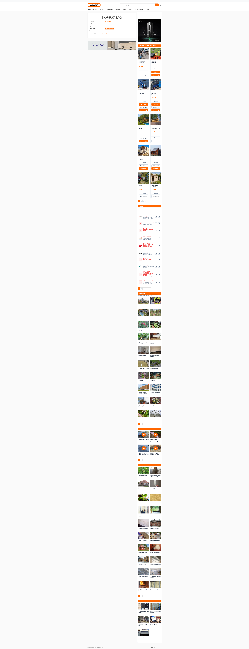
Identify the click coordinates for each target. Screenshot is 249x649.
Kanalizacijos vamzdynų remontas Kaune (143, 62)
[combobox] (149, 210)
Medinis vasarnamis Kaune (155, 127)
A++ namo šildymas (143, 317)
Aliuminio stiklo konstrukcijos (142, 406)
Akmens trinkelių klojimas (144, 368)
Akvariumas (152, 380)
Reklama (156, 647)
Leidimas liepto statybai (155, 540)
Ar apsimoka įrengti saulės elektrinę (144, 612)
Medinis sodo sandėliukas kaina (155, 186)
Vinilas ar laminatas (142, 540)
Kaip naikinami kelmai (144, 439)
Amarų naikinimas (142, 418)
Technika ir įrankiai (139, 9)
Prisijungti (154, 0)
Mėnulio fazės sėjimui (143, 503)
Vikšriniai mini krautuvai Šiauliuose (154, 93)
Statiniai (130, 9)
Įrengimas (117, 9)
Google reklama (153, 624)
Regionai (102, 9)
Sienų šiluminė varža (154, 528)
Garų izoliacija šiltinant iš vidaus (144, 515)
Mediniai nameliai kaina (143, 127)
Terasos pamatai (153, 515)
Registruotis (160, 0)
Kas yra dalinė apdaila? (155, 552)
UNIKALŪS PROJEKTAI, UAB (147, 259)
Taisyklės (160, 647)
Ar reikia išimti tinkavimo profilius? (155, 577)
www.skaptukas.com (109, 31)
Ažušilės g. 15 (108, 21)
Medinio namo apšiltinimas (144, 488)
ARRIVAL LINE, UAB (148, 281)
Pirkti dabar (156, 72)
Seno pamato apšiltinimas (155, 589)
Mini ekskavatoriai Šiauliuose (143, 92)
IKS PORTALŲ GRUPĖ (148, 223)
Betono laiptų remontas (143, 576)
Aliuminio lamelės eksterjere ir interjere (143, 393)
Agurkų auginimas (154, 330)
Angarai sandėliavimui (154, 418)
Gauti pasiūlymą (143, 75)
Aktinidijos (141, 380)
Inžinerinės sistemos (92, 9)
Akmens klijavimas (142, 355)
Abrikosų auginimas (154, 317)
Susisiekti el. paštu (110, 28)
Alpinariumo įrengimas (155, 405)
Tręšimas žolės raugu (143, 475)
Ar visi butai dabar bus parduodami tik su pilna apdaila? (155, 490)
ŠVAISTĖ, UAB (146, 265)
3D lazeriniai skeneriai (154, 305)
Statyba (148, 9)
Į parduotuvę (155, 75)
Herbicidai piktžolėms (153, 61)
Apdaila (124, 9)
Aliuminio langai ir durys (155, 392)
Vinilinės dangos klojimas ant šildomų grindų (155, 476)
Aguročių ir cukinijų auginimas (143, 342)
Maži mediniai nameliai (142, 158)
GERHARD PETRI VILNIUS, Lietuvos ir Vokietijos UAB (148, 215)
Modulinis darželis (142, 305)
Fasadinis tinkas (153, 503)
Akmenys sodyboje (154, 368)
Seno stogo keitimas (143, 552)
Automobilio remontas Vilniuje (143, 625)
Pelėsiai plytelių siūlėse (143, 528)
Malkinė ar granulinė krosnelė (143, 590)
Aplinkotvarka (109, 9)
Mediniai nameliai (155, 158)
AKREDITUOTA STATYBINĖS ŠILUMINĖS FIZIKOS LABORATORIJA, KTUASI (148, 273)
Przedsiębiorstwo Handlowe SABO (147, 236)
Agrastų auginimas (142, 330)
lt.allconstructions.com (90, 647)
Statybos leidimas (142, 564)
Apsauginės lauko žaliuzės (155, 564)
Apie (152, 647)
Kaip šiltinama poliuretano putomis (155, 612)
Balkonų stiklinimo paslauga (142, 638)
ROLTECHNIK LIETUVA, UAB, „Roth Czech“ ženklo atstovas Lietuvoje (148, 245)
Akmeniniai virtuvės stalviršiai (154, 342)
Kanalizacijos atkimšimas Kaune (143, 186)
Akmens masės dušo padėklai (154, 356)
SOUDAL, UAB (146, 252)
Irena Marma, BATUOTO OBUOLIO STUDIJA (148, 229)
